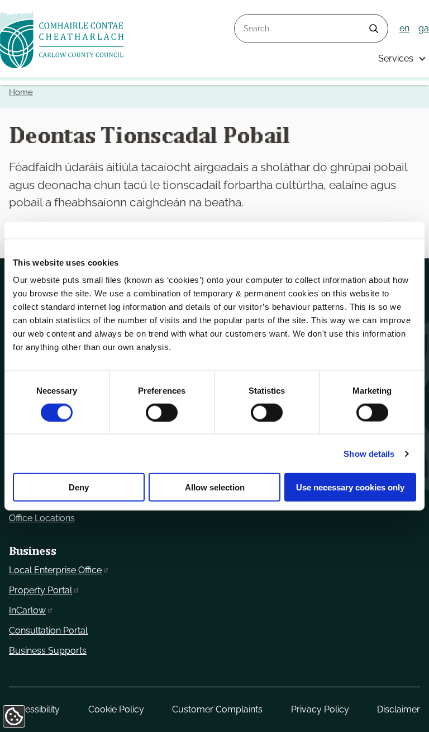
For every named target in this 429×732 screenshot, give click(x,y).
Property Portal (40, 590)
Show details (369, 453)
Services (395, 58)
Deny (79, 487)
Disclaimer (398, 709)
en (404, 28)
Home (21, 92)
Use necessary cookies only (350, 487)
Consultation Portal (48, 630)
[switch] (162, 412)
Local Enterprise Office (55, 570)
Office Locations (42, 518)
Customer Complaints (217, 709)
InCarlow (27, 610)
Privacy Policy (320, 709)
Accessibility (34, 709)
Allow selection (215, 487)
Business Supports (48, 650)
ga (423, 28)
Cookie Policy (116, 709)
